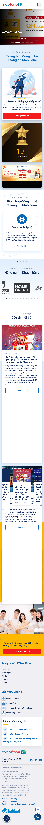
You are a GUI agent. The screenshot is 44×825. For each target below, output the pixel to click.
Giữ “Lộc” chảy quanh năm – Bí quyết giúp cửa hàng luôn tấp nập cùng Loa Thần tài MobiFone (22, 492)
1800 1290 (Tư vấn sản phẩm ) (19, 729)
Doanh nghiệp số (12, 698)
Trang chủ (5, 669)
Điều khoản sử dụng (9, 799)
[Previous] (3, 142)
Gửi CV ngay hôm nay (22, 651)
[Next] (41, 142)
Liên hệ (4, 682)
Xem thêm (22, 390)
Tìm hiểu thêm (20, 38)
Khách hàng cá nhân (14, 713)
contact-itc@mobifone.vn (18, 734)
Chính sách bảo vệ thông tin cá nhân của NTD (20, 804)
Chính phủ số (11, 703)
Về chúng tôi (6, 673)
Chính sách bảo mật (9, 801)
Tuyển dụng (6, 679)
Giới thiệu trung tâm (22, 116)
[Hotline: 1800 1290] (37, 817)
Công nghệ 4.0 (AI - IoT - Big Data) (19, 708)
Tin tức (4, 676)
